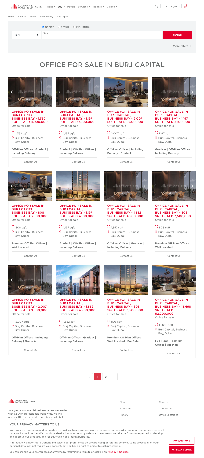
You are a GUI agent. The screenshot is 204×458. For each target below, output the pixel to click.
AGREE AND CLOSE (182, 449)
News (123, 402)
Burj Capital (62, 16)
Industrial (83, 27)
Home (11, 16)
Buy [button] (60, 6)
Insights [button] (97, 6)
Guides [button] (111, 6)
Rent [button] (50, 6)
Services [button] (83, 6)
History (124, 414)
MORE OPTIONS (181, 440)
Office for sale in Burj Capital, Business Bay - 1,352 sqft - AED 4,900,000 (30, 117)
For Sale (22, 16)
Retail (65, 27)
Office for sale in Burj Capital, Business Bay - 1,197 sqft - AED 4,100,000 (77, 117)
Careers (163, 402)
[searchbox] (102, 33)
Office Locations (168, 414)
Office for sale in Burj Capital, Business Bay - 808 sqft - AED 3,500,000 (29, 211)
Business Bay (46, 16)
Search (177, 35)
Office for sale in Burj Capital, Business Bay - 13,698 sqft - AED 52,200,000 (173, 306)
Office (33, 16)
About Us (125, 408)
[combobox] (102, 35)
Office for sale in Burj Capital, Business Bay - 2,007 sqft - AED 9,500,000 (125, 117)
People (71, 6)
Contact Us (30, 161)
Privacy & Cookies (117, 451)
